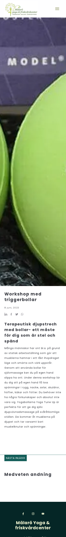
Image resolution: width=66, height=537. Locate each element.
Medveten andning (28, 474)
